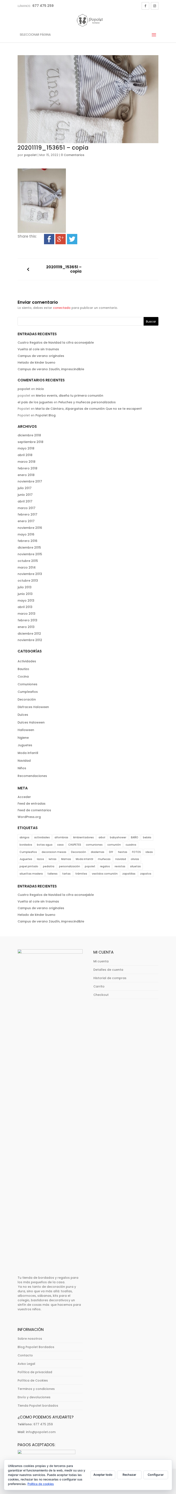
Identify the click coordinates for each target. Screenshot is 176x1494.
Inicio (40, 389)
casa (60, 844)
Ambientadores (83, 837)
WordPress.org (29, 817)
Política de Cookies (33, 1380)
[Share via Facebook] (49, 241)
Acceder (24, 797)
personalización (69, 866)
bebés (147, 837)
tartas (66, 873)
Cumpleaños (28, 692)
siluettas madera (31, 873)
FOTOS (136, 852)
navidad (120, 859)
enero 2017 (26, 521)
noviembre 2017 (30, 481)
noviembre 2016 (30, 528)
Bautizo (23, 669)
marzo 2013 (26, 613)
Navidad (24, 760)
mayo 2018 (26, 448)
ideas (149, 852)
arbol (102, 837)
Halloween (26, 730)
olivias (135, 859)
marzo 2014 (27, 567)
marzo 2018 (26, 462)
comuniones (94, 844)
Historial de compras (109, 978)
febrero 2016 (27, 541)
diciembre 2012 (29, 633)
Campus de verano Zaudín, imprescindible (51, 369)
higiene (23, 738)
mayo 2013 (26, 600)
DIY (111, 852)
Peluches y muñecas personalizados (87, 402)
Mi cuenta (101, 961)
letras (52, 859)
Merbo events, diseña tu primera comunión (69, 395)
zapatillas (128, 873)
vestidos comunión (105, 873)
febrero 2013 (27, 620)
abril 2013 (25, 607)
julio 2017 (25, 488)
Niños (22, 768)
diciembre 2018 (29, 435)
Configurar (156, 1474)
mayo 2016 (26, 534)
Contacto (25, 1355)
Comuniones (27, 684)
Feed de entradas (32, 803)
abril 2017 (25, 501)
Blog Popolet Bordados (36, 1347)
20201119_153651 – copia (64, 269)
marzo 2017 (26, 508)
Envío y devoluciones (34, 1397)
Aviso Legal (26, 1364)
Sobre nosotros (30, 1338)
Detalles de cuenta (108, 970)
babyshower (118, 837)
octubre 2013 (28, 580)
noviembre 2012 (30, 640)
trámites (81, 873)
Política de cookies (40, 1484)
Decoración (27, 699)
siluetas (135, 866)
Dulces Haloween (31, 722)
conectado (62, 308)
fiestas (122, 852)
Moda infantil (28, 753)
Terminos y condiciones (36, 1389)
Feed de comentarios (34, 810)
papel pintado (29, 866)
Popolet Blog (45, 415)
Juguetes (25, 745)
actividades (42, 837)
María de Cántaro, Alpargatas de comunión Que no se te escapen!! (88, 408)
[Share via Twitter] (72, 241)
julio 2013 (25, 587)
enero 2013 (26, 627)
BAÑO (134, 837)
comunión (114, 844)
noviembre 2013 (30, 574)
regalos (105, 866)
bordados (26, 844)
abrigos (24, 837)
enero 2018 (26, 475)
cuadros (131, 844)
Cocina (23, 676)
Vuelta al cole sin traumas (38, 349)
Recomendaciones (32, 776)
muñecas (104, 859)
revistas (120, 866)
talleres (52, 873)
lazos (40, 859)
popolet (30, 155)
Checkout (101, 995)
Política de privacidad (35, 1372)
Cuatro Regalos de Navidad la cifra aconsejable (56, 342)
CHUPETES (74, 844)
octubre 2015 (28, 561)
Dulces (23, 715)
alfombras (61, 837)
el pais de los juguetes (35, 402)
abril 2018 (25, 455)
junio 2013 (25, 594)
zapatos (145, 873)
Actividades (27, 661)
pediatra (48, 866)
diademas (97, 852)
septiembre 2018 (30, 442)
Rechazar (129, 1474)
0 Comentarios (72, 155)
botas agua (44, 844)
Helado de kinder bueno (36, 362)
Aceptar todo (102, 1474)
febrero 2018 (27, 468)
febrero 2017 (27, 514)
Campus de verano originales (41, 356)
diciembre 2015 (29, 547)
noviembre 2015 (30, 554)
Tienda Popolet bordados (38, 1405)
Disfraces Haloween (33, 707)
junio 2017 (25, 495)
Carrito (99, 986)
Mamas (66, 859)
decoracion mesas (54, 852)
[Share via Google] (60, 241)
